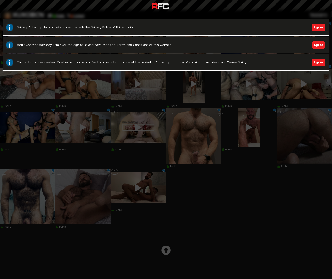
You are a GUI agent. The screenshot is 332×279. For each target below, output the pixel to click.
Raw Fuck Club (160, 6)
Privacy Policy (101, 27)
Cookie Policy (236, 62)
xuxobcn (28, 15)
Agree (318, 27)
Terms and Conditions (132, 45)
